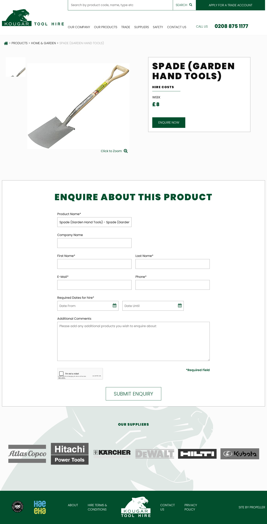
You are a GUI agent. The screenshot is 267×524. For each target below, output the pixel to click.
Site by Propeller (252, 507)
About (73, 505)
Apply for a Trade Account (230, 5)
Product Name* (69, 214)
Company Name (70, 235)
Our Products (105, 27)
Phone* (141, 277)
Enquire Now (168, 122)
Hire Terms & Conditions (97, 507)
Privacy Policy (191, 507)
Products (20, 43)
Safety (158, 27)
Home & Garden (43, 43)
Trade (125, 27)
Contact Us (176, 27)
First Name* (66, 256)
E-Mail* (63, 277)
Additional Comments (74, 319)
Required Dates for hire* (75, 298)
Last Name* (144, 256)
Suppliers (141, 27)
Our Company (79, 27)
